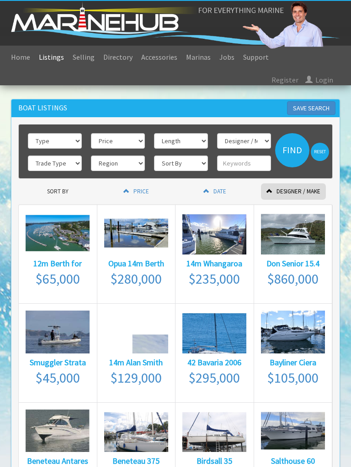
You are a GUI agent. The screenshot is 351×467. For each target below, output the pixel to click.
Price (140, 191)
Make (298, 191)
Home (20, 57)
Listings (51, 57)
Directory (118, 57)
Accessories (159, 57)
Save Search (311, 108)
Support (256, 57)
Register (284, 79)
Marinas (198, 57)
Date (219, 191)
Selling (84, 57)
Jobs (226, 57)
